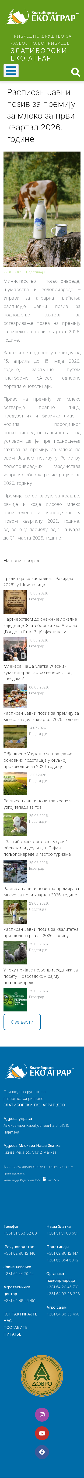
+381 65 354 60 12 (62, 1260)
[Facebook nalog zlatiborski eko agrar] (42, 1452)
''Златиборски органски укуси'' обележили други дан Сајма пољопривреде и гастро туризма (37, 848)
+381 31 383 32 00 (20, 1233)
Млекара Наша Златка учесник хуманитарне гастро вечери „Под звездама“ (37, 672)
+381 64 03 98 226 (63, 1293)
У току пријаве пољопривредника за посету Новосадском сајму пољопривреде (41, 976)
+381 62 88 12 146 (19, 1253)
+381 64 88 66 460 (62, 1314)
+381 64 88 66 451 (19, 1300)
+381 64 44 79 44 (19, 1273)
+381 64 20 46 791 (62, 1287)
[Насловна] (42, 16)
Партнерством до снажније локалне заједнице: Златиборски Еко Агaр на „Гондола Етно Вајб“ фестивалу (40, 625)
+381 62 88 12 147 (62, 1253)
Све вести (22, 1022)
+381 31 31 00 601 (62, 1233)
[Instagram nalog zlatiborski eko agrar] (42, 1415)
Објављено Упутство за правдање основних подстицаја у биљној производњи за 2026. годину (38, 760)
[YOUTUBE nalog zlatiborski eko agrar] (42, 1433)
